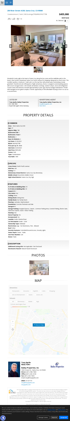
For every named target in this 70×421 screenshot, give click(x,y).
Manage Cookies (43, 417)
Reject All (54, 417)
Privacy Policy (51, 409)
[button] (2, 418)
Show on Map (39, 325)
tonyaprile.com (26, 385)
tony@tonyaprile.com (45, 104)
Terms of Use (61, 409)
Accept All (64, 417)
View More (42, 106)
